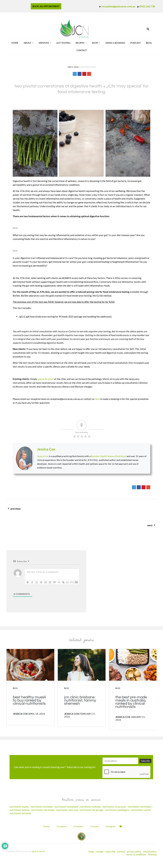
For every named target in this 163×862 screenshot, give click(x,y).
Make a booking (115, 42)
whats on (90, 67)
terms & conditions (136, 854)
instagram (110, 826)
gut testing (63, 42)
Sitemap (152, 854)
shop (95, 42)
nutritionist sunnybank (66, 806)
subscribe (110, 851)
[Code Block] (59, 582)
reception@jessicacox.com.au (118, 6)
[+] (72, 582)
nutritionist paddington (117, 809)
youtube (94, 826)
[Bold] (27, 582)
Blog (149, 42)
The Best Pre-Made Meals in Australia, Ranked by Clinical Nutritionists (131, 702)
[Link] (63, 582)
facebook (62, 826)
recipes (80, 42)
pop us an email (46, 379)
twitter (46, 826)
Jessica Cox (46, 449)
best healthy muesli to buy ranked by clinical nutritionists (29, 700)
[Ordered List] (45, 582)
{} (67, 582)
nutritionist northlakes (140, 806)
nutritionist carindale (42, 806)
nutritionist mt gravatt (114, 806)
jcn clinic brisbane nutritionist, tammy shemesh (80, 700)
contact (81, 50)
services (44, 42)
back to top (37, 851)
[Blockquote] (54, 582)
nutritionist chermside (42, 809)
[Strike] (41, 582)
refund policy (150, 851)
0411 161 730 (147, 6)
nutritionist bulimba (90, 806)
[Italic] (32, 582)
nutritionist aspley (19, 806)
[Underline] (36, 582)
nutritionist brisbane (20, 813)
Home (14, 42)
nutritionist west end (67, 809)
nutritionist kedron (19, 809)
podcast (135, 42)
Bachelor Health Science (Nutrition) (108, 456)
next (132, 527)
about (27, 42)
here (97, 399)
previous (33, 510)
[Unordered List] (50, 582)
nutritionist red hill (141, 809)
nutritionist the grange (91, 809)
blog (81, 67)
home (91, 851)
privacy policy (134, 851)
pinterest (78, 826)
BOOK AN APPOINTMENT (46, 6)
